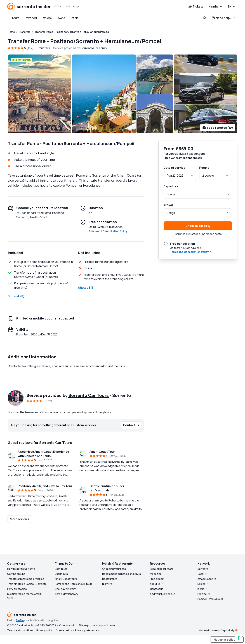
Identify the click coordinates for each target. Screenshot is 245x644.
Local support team (161, 568)
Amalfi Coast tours (66, 579)
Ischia (200, 589)
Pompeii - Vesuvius (208, 599)
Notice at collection (227, 639)
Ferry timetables (17, 589)
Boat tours (61, 568)
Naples (201, 584)
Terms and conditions (20, 630)
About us (155, 584)
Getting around (16, 574)
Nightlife (107, 584)
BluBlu (20, 620)
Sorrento (202, 568)
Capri (200, 574)
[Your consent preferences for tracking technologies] (238, 637)
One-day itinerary (65, 589)
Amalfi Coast (205, 579)
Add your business (161, 594)
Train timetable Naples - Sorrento (27, 584)
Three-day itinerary (66, 594)
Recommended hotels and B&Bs (121, 574)
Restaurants (109, 579)
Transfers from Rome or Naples (25, 579)
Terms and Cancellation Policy (108, 231)
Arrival (168, 205)
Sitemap (84, 625)
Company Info (67, 625)
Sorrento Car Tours (88, 395)
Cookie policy (64, 630)
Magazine (156, 574)
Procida (202, 594)
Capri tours (61, 574)
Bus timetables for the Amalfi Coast (24, 595)
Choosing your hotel (114, 568)
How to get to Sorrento (21, 568)
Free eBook (157, 579)
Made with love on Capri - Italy (216, 630)
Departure (171, 186)
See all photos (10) (220, 128)
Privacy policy (44, 630)
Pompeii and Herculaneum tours (74, 584)
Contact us (156, 589)
